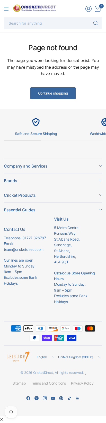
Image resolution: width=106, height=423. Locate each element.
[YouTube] (53, 398)
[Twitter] (36, 398)
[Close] (1, 419)
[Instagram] (45, 398)
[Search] (95, 23)
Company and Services (26, 166)
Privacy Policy (82, 383)
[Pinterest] (61, 398)
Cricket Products (20, 195)
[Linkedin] (78, 398)
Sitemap (19, 383)
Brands (10, 180)
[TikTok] (69, 398)
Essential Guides (20, 209)
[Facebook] (28, 398)
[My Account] (88, 8)
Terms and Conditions (48, 383)
